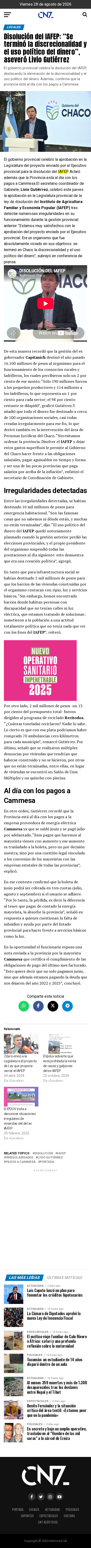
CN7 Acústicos (48, 1522)
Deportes (27, 1516)
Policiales (72, 1509)
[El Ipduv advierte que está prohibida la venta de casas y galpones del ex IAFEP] (60, 1044)
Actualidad (52, 1509)
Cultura (69, 1516)
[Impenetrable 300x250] (45, 671)
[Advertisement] (45, 1220)
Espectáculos (49, 1516)
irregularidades (19, 1157)
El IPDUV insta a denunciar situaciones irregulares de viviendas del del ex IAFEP (20, 1118)
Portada (47, 1162)
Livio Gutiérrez (50, 1157)
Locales (34, 1509)
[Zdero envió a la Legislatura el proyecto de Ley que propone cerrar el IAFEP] (21, 1044)
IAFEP (61, 1153)
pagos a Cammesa (21, 1162)
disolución (43, 1153)
